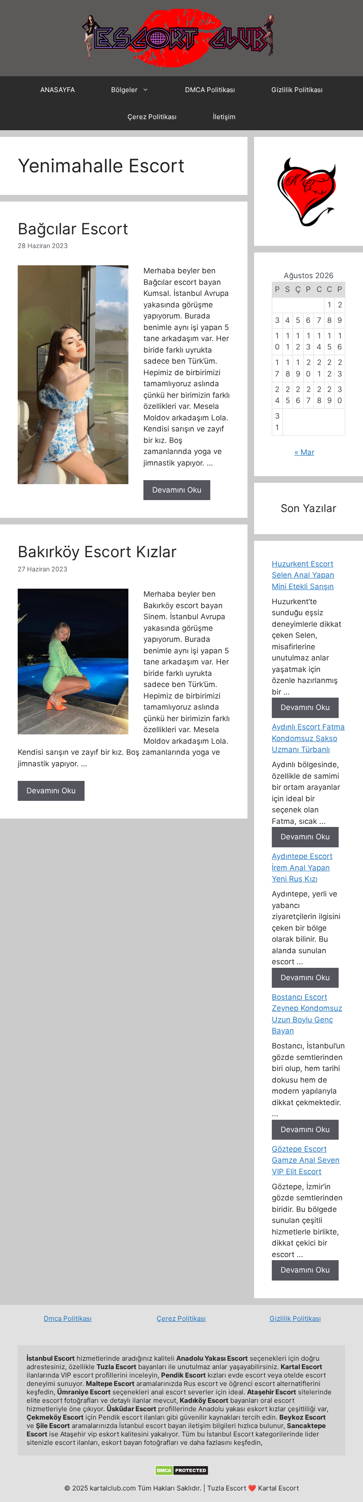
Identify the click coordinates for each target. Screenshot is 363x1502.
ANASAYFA (57, 89)
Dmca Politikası (68, 1318)
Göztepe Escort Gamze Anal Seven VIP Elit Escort (306, 1160)
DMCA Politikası (210, 89)
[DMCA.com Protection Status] (182, 1473)
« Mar (304, 452)
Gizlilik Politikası (297, 89)
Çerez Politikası (152, 117)
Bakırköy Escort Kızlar (97, 551)
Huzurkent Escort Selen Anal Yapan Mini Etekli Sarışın (303, 575)
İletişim (224, 117)
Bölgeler (124, 89)
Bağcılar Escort (73, 228)
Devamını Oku (176, 489)
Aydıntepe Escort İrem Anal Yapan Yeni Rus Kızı (302, 867)
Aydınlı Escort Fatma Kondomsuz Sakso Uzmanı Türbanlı (308, 738)
